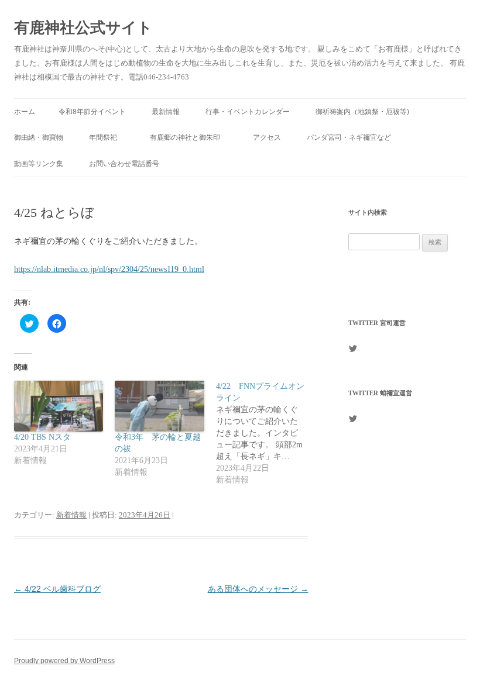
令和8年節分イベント (92, 112)
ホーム (24, 112)
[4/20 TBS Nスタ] (58, 406)
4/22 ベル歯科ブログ (57, 589)
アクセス (267, 137)
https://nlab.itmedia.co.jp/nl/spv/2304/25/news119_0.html (109, 269)
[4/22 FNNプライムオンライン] (266, 433)
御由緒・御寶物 (38, 137)
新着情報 (71, 514)
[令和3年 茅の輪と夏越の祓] (159, 406)
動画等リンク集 (38, 164)
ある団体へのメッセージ (258, 589)
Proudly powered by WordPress (64, 661)
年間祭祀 (106, 137)
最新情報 (166, 112)
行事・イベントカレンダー (247, 112)
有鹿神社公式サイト (83, 27)
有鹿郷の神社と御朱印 (188, 137)
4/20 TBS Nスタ (42, 437)
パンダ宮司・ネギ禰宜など (349, 137)
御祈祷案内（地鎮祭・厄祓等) (362, 112)
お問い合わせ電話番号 (124, 164)
